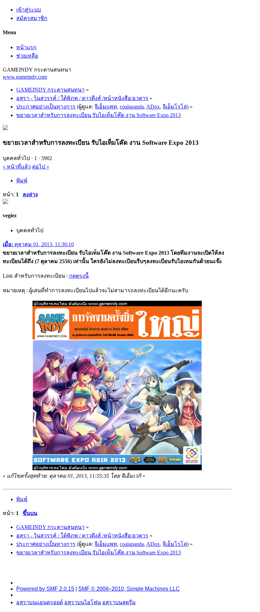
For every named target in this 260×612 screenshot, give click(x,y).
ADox (153, 107)
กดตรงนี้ (79, 276)
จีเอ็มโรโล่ (174, 107)
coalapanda (132, 107)
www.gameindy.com (25, 77)
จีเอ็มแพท (105, 107)
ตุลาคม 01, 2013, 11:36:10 (38, 244)
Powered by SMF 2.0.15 (45, 589)
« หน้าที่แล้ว (17, 167)
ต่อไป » (40, 167)
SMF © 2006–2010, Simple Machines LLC (129, 589)
